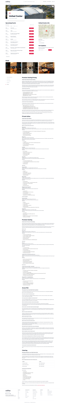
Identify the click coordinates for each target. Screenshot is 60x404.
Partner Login (34, 398)
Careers (41, 392)
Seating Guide (34, 393)
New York (26, 391)
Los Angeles (26, 392)
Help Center (34, 396)
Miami (26, 393)
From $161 (31, 28)
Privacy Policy (49, 393)
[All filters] (6, 26)
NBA (18, 392)
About (41, 391)
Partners (41, 393)
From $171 (31, 36)
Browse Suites (44, 1)
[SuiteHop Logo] (8, 1)
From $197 (31, 42)
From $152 (31, 50)
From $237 (31, 53)
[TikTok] (8, 393)
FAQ (33, 397)
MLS (18, 396)
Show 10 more (7, 56)
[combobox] (30, 1)
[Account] (53, 1)
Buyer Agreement (50, 391)
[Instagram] (7, 393)
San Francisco (27, 396)
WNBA (19, 397)
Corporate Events (35, 392)
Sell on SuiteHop (49, 1)
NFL (18, 391)
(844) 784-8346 (8, 392)
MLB (18, 393)
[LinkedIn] (10, 393)
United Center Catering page (41, 385)
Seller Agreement (50, 392)
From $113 (31, 39)
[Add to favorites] (53, 6)
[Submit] (24, 1)
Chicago (26, 397)
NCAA (19, 398)
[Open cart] (52, 1)
